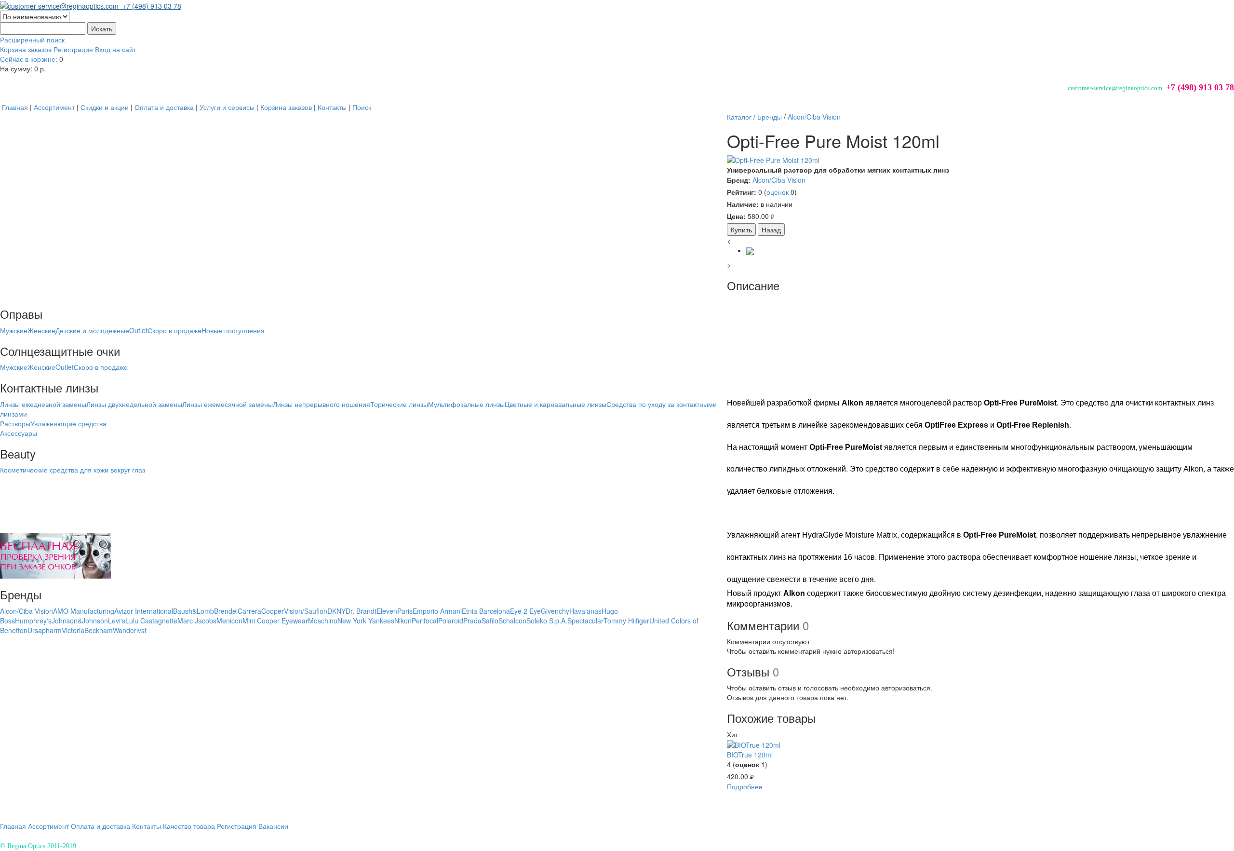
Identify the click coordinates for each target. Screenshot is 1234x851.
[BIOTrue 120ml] (753, 744)
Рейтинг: (741, 192)
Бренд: (739, 180)
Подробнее (745, 786)
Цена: (736, 216)
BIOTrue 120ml (750, 754)
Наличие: (743, 204)
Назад (771, 229)
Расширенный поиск (32, 39)
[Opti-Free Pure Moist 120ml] (980, 160)
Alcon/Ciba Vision (778, 180)
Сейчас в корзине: (28, 59)
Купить (741, 229)
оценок (777, 192)
